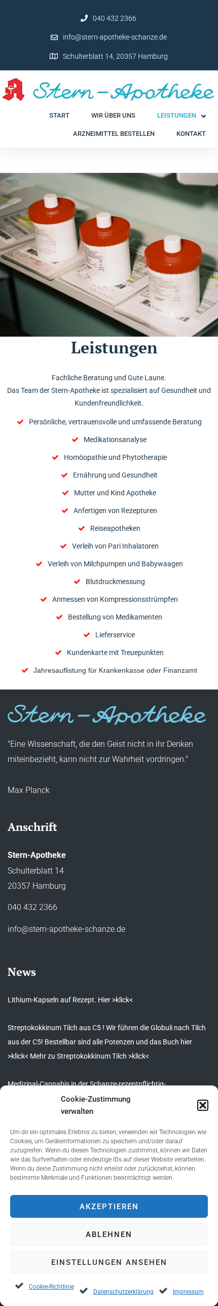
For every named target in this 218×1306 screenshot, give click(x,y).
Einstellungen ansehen (109, 1262)
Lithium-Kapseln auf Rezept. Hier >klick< (70, 1000)
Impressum (188, 1291)
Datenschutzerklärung (123, 1291)
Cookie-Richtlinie (51, 1286)
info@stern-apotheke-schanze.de (115, 37)
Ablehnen (109, 1234)
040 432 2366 (114, 18)
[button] (203, 1105)
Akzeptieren (109, 1206)
